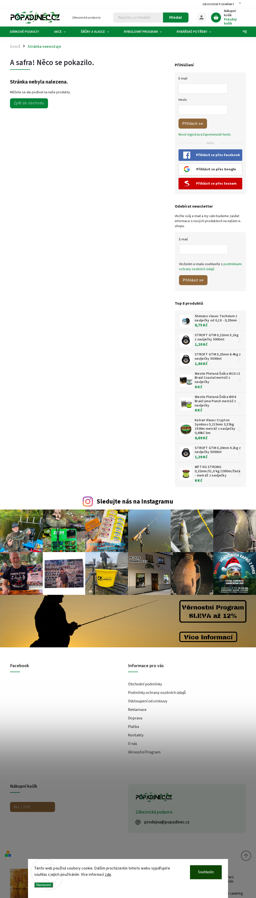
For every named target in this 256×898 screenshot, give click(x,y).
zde (108, 874)
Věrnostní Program (144, 752)
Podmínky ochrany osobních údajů (157, 692)
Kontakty (136, 735)
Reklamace (137, 709)
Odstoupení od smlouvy (147, 701)
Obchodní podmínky (218, 4)
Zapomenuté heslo (216, 134)
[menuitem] (28, 32)
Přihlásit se (192, 123)
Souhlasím (206, 872)
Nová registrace (190, 134)
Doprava (135, 718)
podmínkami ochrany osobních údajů (210, 267)
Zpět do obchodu (29, 103)
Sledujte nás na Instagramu (134, 501)
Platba (133, 726)
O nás (132, 743)
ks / (22, 807)
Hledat (175, 17)
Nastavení (43, 885)
